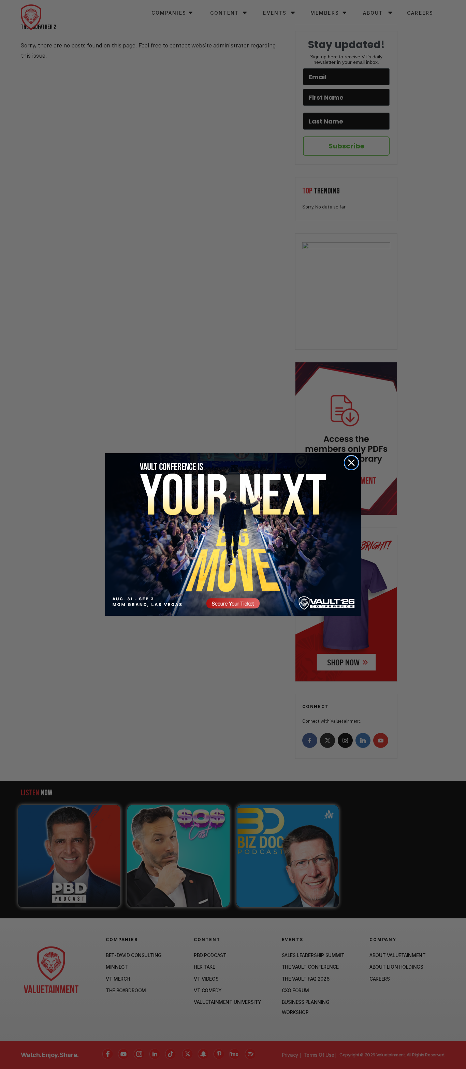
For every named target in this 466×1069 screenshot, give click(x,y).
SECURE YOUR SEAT (233, 534)
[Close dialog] (351, 463)
